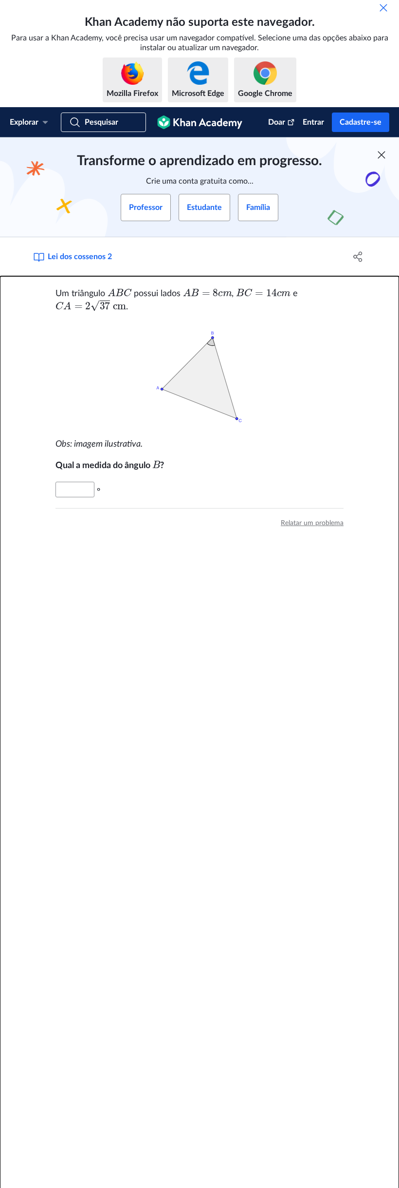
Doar (276, 122)
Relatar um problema (312, 523)
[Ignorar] (383, 8)
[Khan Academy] (199, 122)
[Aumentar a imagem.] (199, 375)
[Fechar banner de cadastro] (381, 155)
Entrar (313, 122)
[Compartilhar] (358, 256)
